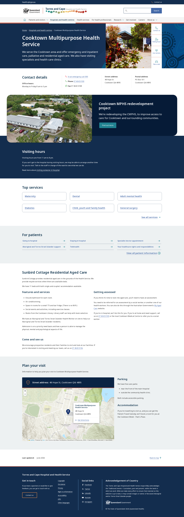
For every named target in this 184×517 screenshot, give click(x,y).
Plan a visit (156, 64)
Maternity (30, 196)
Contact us (156, 30)
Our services (156, 53)
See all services (150, 217)
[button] (68, 412)
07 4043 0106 (77, 348)
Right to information (65, 492)
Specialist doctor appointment (130, 241)
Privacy (60, 488)
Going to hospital (30, 241)
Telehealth (74, 247)
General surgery (128, 208)
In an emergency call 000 (78, 76)
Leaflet (32, 440)
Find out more (107, 125)
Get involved (131, 20)
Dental (76, 196)
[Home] (24, 20)
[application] (68, 414)
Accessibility (62, 495)
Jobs (59, 499)
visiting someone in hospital (48, 170)
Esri (44, 440)
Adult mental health (131, 196)
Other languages (64, 503)
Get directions (83, 420)
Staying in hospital (78, 241)
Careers (142, 20)
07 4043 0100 (79, 81)
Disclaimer (61, 484)
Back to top (154, 458)
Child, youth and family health (89, 208)
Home (24, 30)
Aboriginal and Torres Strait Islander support (42, 247)
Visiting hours (156, 42)
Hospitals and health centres (62, 20)
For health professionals (101, 20)
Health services (83, 20)
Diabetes (29, 208)
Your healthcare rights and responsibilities (136, 247)
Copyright (61, 481)
